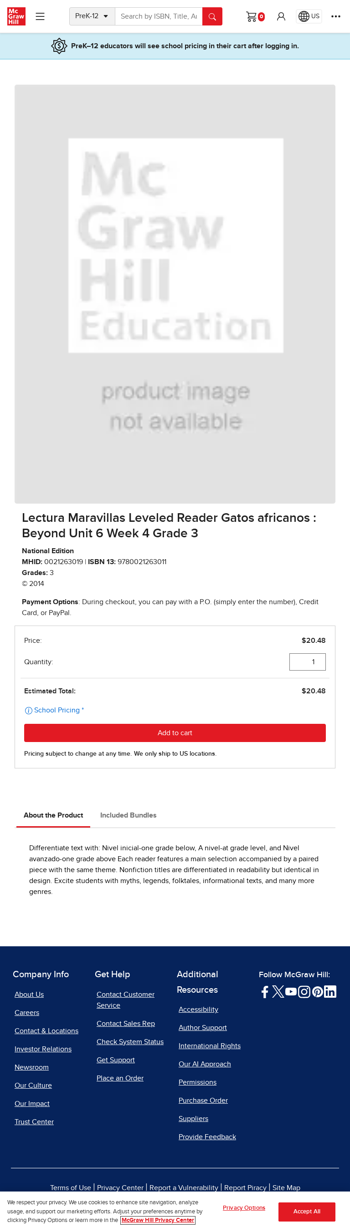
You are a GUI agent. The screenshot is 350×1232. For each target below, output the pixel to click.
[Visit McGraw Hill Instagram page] (304, 991)
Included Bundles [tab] (128, 815)
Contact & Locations (46, 1031)
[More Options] (335, 16)
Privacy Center (120, 1188)
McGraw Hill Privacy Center (158, 1220)
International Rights (210, 1046)
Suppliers (193, 1118)
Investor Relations (43, 1049)
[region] (175, 1212)
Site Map (286, 1188)
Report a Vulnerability (183, 1188)
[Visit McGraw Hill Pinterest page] (317, 991)
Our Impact (32, 1103)
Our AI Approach (205, 1064)
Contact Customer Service (125, 1000)
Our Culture (33, 1085)
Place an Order (120, 1078)
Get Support (116, 1060)
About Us (29, 994)
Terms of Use (70, 1188)
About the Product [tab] (53, 815)
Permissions (197, 1082)
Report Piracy (245, 1188)
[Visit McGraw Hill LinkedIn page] (330, 991)
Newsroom (32, 1067)
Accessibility (198, 1009)
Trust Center (34, 1122)
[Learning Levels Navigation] (40, 16)
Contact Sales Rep (126, 1023)
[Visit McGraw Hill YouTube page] (291, 991)
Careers (27, 1012)
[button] (281, 16)
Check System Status (130, 1041)
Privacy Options (244, 1208)
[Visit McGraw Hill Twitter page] (278, 991)
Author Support (203, 1027)
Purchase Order (203, 1100)
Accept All (306, 1212)
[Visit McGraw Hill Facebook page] (265, 991)
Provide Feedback (207, 1137)
